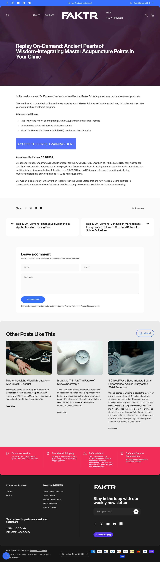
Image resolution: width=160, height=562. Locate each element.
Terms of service (32, 554)
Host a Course (49, 507)
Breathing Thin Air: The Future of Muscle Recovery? (76, 382)
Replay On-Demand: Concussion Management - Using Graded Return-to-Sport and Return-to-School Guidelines (114, 227)
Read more (10, 406)
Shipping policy (45, 554)
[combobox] (142, 3)
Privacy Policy (70, 306)
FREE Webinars (50, 503)
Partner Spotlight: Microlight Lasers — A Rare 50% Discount (28, 382)
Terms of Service (87, 306)
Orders (9, 491)
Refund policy (10, 554)
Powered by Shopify (38, 550)
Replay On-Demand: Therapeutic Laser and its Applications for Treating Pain (43, 225)
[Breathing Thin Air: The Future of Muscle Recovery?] (80, 358)
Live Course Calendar (53, 491)
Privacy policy (21, 554)
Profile (9, 495)
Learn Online (49, 495)
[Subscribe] (136, 511)
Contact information (12, 558)
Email (32, 457)
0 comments (139, 208)
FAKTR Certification (52, 499)
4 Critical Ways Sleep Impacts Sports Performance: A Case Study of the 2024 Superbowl (130, 384)
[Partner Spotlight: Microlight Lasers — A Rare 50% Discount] (29, 358)
